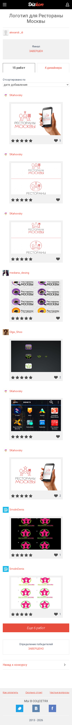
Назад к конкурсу (15, 665)
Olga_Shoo (15, 331)
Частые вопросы (59, 692)
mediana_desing (19, 272)
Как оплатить (10, 692)
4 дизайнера (53, 68)
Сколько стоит (33, 692)
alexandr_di (16, 32)
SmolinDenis (16, 509)
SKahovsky (15, 95)
